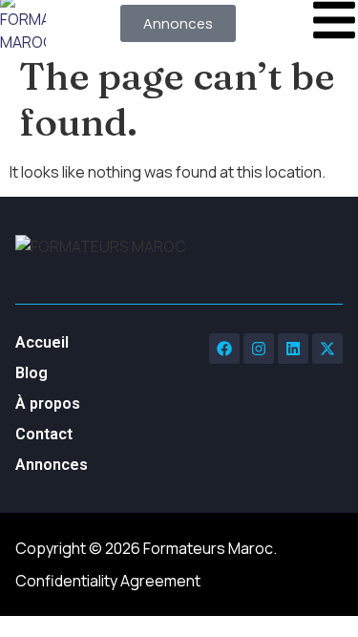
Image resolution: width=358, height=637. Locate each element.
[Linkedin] (293, 348)
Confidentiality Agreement (107, 580)
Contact (44, 434)
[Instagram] (258, 348)
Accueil (42, 342)
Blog (31, 373)
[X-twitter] (327, 348)
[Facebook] (224, 348)
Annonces (51, 465)
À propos (47, 403)
